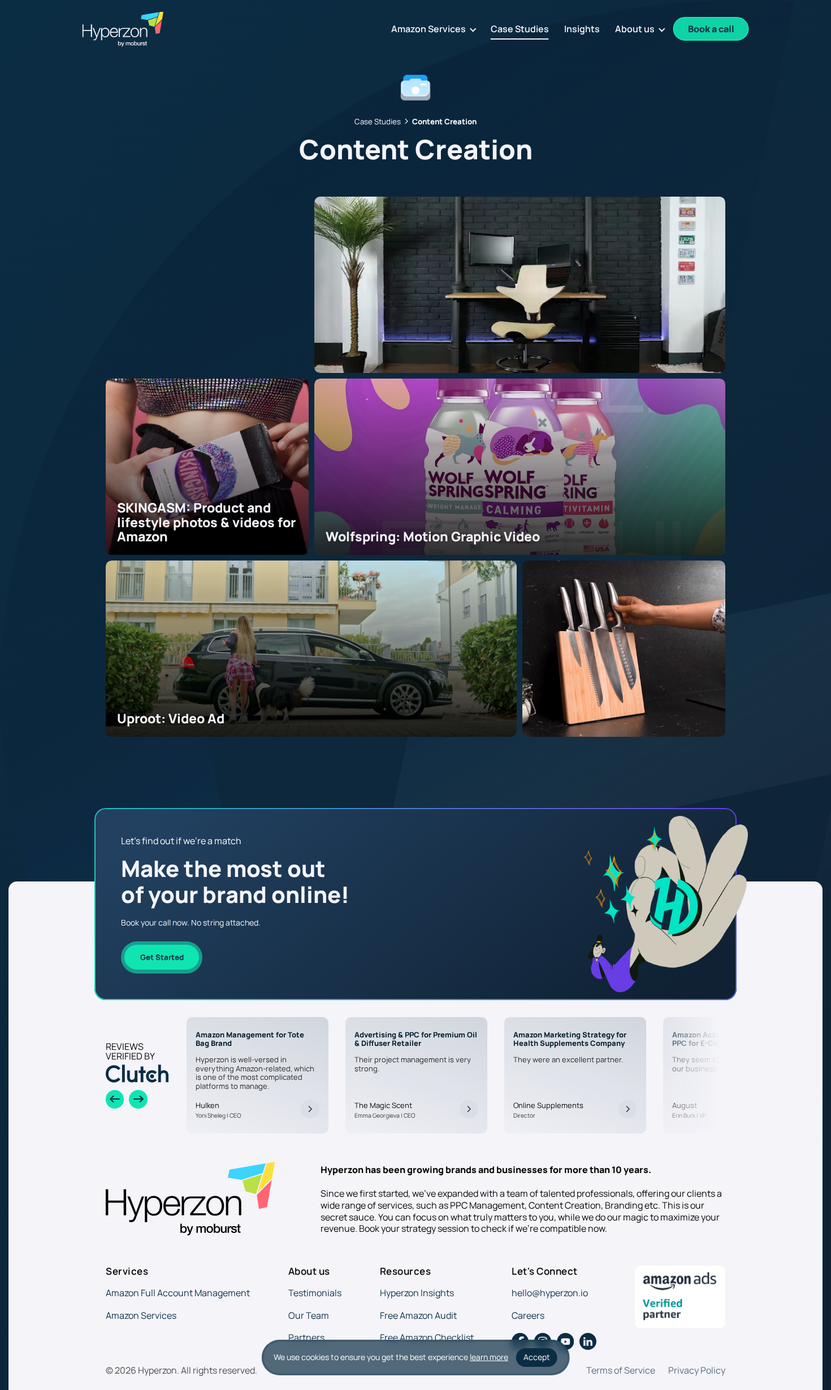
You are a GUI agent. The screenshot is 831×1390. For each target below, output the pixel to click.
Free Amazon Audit (418, 1315)
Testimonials (314, 1293)
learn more (489, 1357)
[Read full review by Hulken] (310, 1109)
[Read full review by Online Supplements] (627, 1109)
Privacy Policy (696, 1370)
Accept (536, 1357)
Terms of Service (620, 1370)
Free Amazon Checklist (427, 1337)
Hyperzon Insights (417, 1293)
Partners (306, 1337)
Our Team (308, 1315)
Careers (528, 1315)
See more (128, 342)
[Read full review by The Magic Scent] (469, 1109)
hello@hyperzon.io (550, 1293)
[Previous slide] (115, 1099)
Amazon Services (141, 1315)
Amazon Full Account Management (178, 1293)
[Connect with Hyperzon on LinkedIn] (587, 1341)
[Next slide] (138, 1099)
